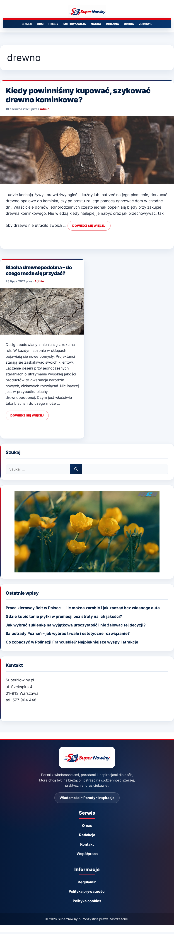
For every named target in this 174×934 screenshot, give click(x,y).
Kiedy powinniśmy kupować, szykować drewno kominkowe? (78, 95)
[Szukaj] (76, 469)
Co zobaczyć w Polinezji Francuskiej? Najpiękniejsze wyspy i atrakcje (72, 642)
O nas (87, 825)
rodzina (112, 24)
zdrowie (145, 24)
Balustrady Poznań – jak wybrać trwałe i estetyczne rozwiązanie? (68, 633)
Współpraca (87, 853)
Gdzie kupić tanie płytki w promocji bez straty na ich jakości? (64, 616)
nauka (96, 24)
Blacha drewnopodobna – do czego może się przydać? (39, 270)
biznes (27, 24)
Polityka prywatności (87, 891)
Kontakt (87, 844)
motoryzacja (74, 24)
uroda (129, 24)
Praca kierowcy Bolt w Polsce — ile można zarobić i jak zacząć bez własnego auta (83, 608)
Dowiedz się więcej (89, 225)
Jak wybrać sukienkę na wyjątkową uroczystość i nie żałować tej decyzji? (76, 625)
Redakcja (87, 835)
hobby (53, 24)
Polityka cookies (87, 901)
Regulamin (87, 882)
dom (40, 24)
